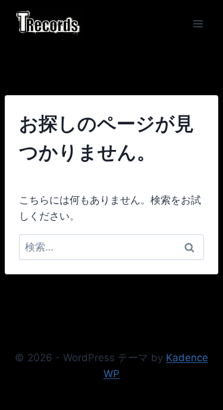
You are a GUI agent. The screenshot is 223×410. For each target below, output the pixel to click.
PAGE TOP (207, 387)
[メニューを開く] (198, 23)
